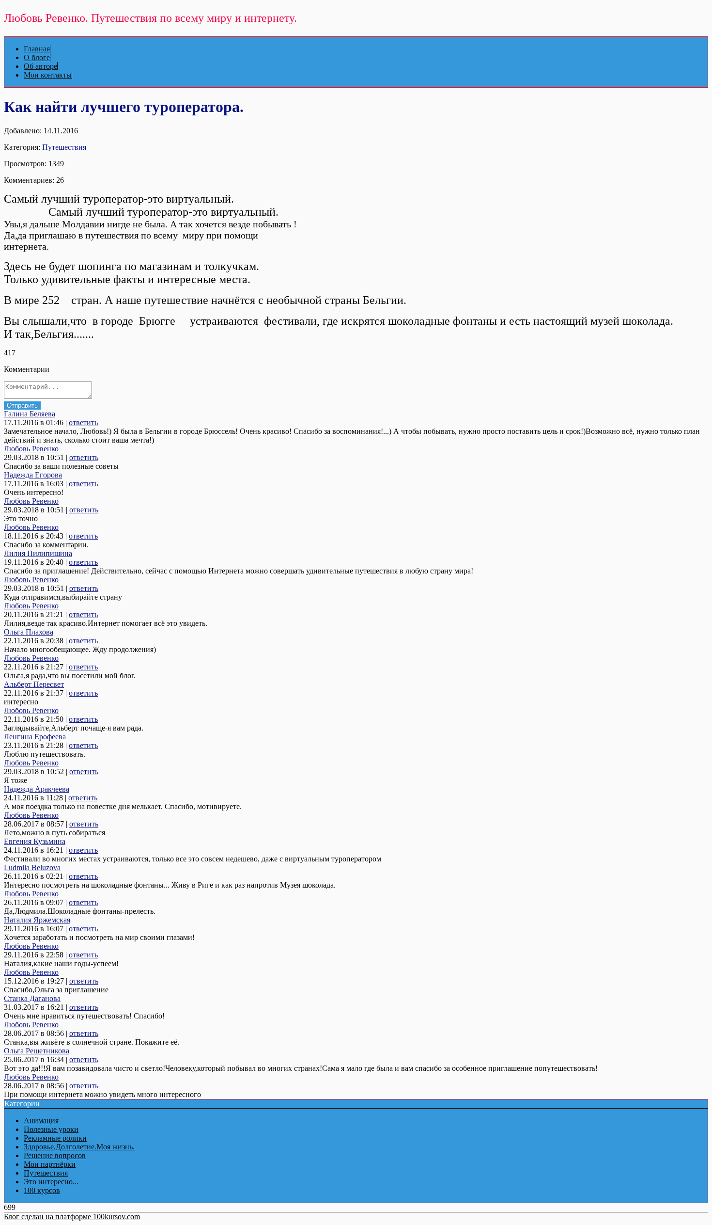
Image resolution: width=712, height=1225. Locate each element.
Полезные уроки (51, 1129)
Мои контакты (48, 75)
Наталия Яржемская (37, 920)
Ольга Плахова (28, 632)
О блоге (37, 57)
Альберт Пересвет (34, 684)
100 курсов (42, 1190)
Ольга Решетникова (36, 1051)
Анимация (41, 1120)
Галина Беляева (29, 414)
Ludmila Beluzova (32, 867)
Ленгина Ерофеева (35, 736)
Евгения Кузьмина (34, 841)
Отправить (22, 405)
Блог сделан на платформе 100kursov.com (72, 1216)
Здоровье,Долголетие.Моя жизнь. (79, 1147)
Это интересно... (51, 1181)
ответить (83, 422)
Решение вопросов (55, 1155)
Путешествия (64, 147)
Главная (37, 49)
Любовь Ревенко (31, 449)
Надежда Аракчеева (36, 789)
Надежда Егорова (33, 475)
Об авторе (40, 66)
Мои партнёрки (50, 1164)
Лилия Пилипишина (38, 553)
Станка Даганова (32, 998)
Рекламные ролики (55, 1138)
